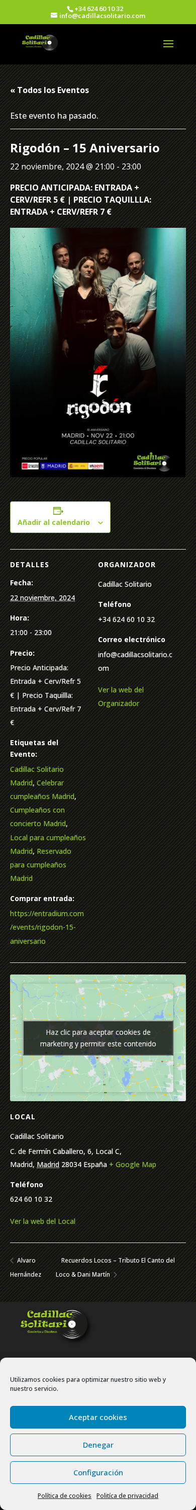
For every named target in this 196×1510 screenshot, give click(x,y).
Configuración (98, 1472)
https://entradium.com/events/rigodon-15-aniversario (47, 927)
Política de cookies (64, 1495)
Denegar (98, 1445)
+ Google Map (132, 1164)
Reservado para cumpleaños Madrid (40, 864)
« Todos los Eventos (49, 90)
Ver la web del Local (42, 1221)
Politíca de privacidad (127, 1495)
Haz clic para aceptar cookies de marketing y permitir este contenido (98, 1037)
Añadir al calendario (54, 522)
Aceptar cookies (98, 1417)
